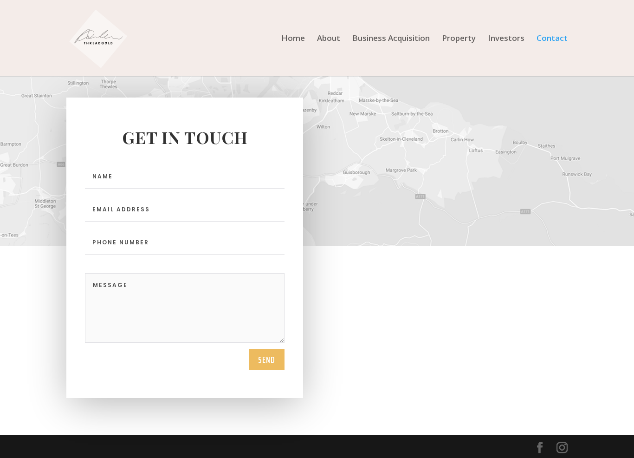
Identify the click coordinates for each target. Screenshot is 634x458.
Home (293, 39)
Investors (506, 39)
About (328, 39)
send (266, 359)
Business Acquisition (391, 39)
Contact (552, 39)
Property (459, 39)
